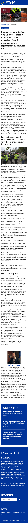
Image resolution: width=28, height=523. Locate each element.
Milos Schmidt (13, 24)
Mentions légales (17, 512)
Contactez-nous (5, 515)
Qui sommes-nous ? (6, 512)
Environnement (5, 28)
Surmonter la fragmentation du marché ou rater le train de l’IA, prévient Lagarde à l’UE (14, 423)
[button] (22, 2)
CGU (24, 512)
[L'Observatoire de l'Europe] (8, 2)
